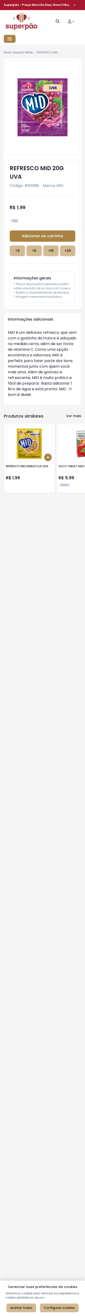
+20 (67, 250)
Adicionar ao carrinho (42, 236)
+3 (17, 250)
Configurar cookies (59, 1307)
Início (7, 52)
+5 (34, 250)
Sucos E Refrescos (27, 52)
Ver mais (73, 416)
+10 (51, 250)
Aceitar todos (21, 1307)
